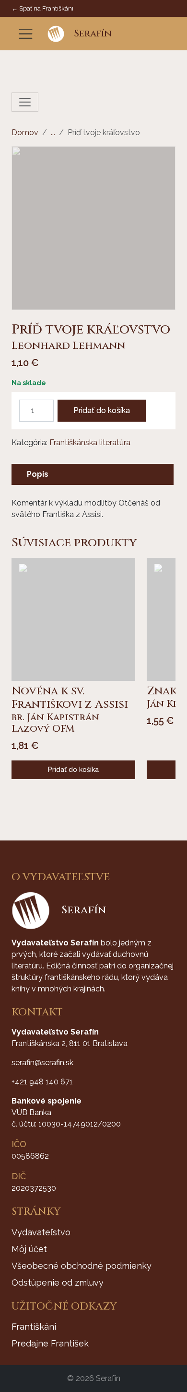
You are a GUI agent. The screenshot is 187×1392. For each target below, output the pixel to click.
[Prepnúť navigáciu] (26, 33)
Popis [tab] (37, 474)
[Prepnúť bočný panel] (25, 102)
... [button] (53, 132)
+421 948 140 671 (42, 1081)
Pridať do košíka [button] (73, 769)
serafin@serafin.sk (42, 1062)
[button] (139, 33)
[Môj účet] (154, 33)
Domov (25, 132)
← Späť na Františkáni (42, 8)
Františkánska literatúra (89, 442)
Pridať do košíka (101, 410)
